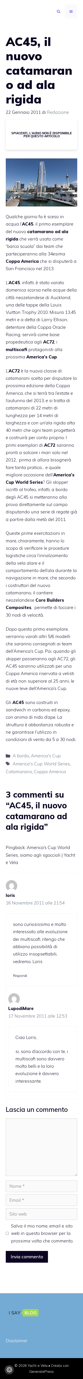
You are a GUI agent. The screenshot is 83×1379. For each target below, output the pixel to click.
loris (10, 895)
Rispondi (20, 975)
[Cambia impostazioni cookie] (9, 1369)
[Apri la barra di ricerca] (58, 11)
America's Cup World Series (41, 764)
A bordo (21, 755)
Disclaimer (16, 1340)
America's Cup (46, 755)
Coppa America (50, 771)
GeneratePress (41, 1371)
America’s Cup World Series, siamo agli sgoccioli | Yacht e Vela (40, 855)
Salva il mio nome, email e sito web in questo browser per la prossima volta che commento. (42, 1233)
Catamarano (19, 771)
